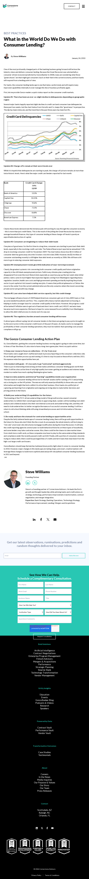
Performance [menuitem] (44, 664)
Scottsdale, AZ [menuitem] (44, 810)
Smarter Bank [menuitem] (44, 670)
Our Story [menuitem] (44, 785)
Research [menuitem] (44, 705)
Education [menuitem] (44, 694)
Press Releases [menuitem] (44, 791)
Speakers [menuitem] (44, 708)
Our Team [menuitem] (44, 788)
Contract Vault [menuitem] (44, 727)
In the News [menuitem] (44, 777)
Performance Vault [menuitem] (44, 730)
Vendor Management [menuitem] (44, 675)
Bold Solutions (44, 644)
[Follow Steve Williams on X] (34, 482)
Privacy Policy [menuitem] (36, 875)
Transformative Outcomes (44, 746)
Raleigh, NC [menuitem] (44, 812)
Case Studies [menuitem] (44, 752)
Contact (44, 803)
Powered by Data (44, 721)
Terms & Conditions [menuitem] (52, 875)
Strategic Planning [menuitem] (44, 667)
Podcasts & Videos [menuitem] (44, 703)
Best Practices (15, 33)
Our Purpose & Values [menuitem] (44, 782)
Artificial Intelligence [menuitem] (44, 650)
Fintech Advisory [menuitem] (44, 659)
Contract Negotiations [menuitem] (44, 653)
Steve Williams (19, 56)
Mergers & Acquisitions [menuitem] (44, 661)
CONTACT (71, 6)
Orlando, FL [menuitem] (44, 815)
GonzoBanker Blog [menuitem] (44, 700)
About (44, 768)
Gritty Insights (44, 688)
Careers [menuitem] (44, 774)
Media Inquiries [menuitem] (44, 779)
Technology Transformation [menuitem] (44, 672)
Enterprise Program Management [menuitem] (44, 656)
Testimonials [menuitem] (44, 755)
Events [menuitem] (44, 697)
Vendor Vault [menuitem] (44, 733)
